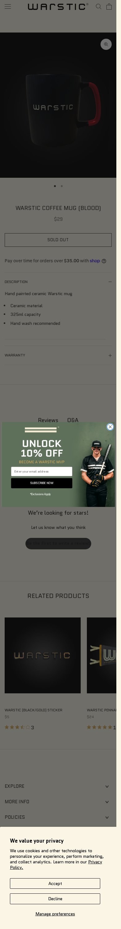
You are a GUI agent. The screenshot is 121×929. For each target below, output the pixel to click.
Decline (55, 899)
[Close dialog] (110, 427)
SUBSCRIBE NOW (41, 483)
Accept (55, 883)
